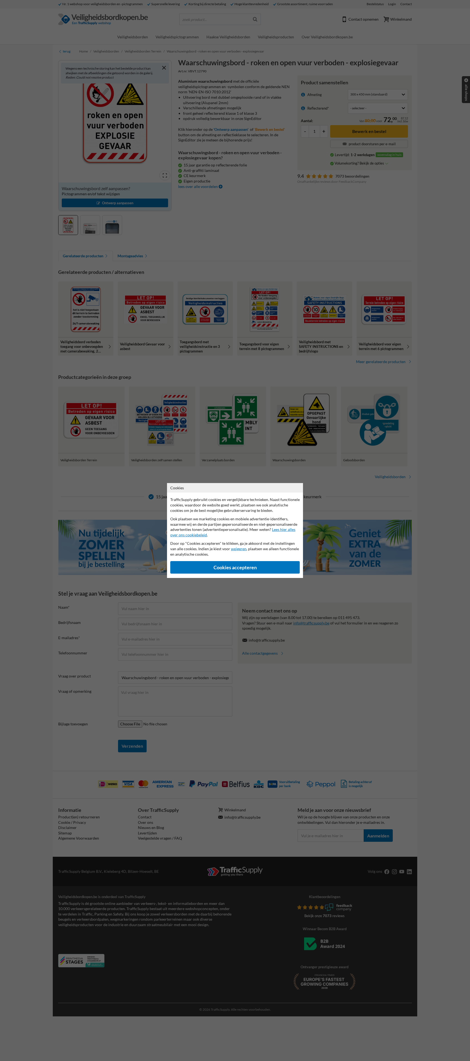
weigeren (238, 548)
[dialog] (235, 530)
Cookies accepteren (235, 567)
